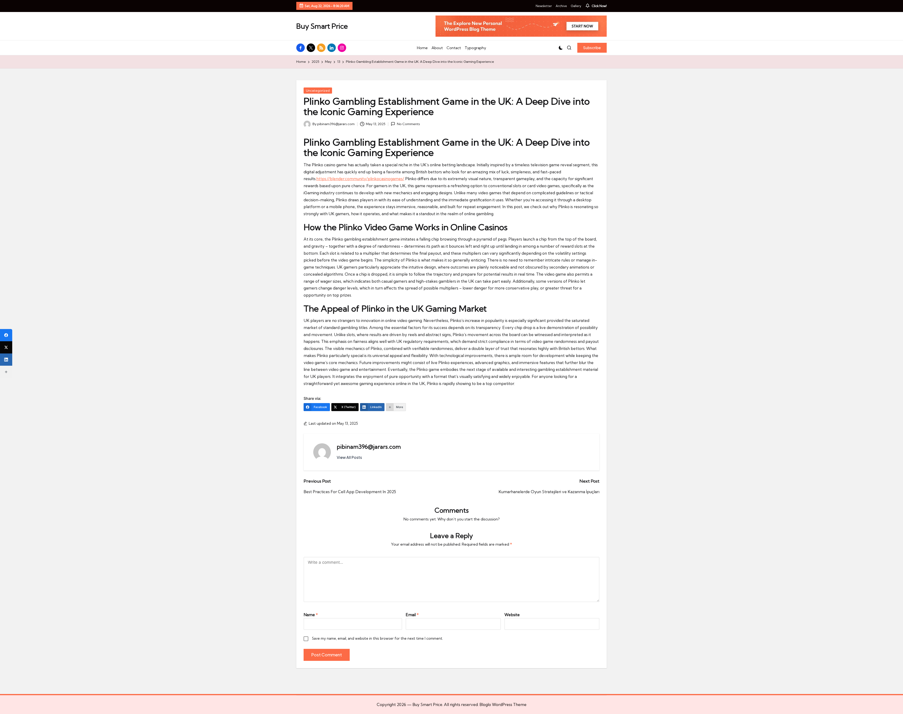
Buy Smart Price (322, 26)
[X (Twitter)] (6, 347)
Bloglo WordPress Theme (503, 704)
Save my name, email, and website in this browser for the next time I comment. (377, 638)
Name (311, 614)
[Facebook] (6, 335)
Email (412, 614)
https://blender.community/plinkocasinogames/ (360, 178)
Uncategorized (318, 90)
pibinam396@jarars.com (369, 446)
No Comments (408, 124)
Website (512, 614)
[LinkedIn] (6, 359)
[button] (592, 48)
